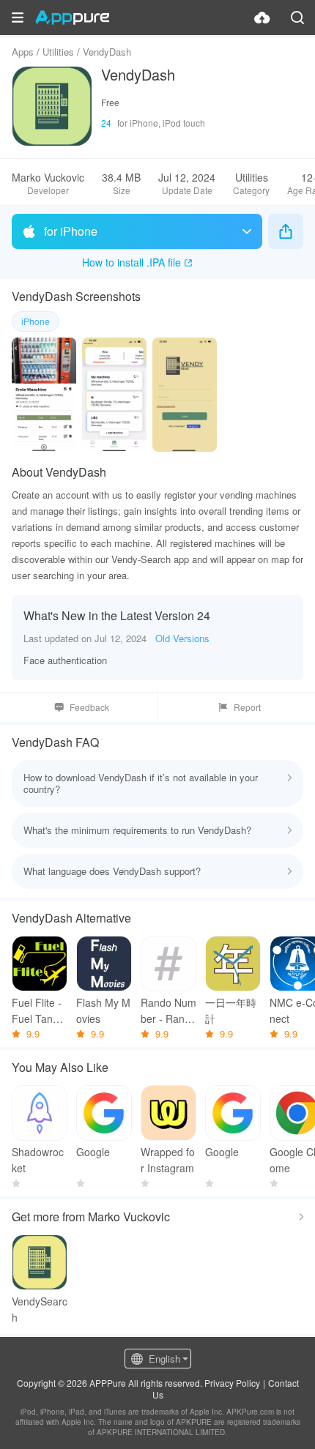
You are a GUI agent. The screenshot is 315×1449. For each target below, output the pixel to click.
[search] (297, 17)
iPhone (35, 321)
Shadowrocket (38, 1159)
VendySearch (39, 1309)
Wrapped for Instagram (168, 1159)
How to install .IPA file (131, 262)
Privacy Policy (232, 1383)
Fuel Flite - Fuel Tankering (39, 1011)
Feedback (89, 707)
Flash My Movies (103, 1010)
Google (93, 1151)
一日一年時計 (230, 1010)
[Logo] (72, 17)
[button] (17, 17)
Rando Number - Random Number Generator (168, 1011)
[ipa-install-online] (262, 17)
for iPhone (70, 231)
